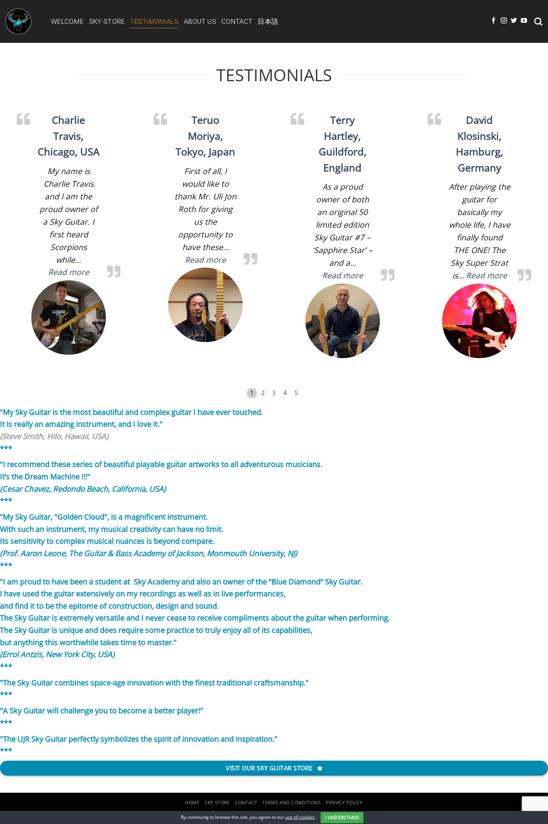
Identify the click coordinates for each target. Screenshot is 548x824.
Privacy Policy (344, 802)
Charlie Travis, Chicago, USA (69, 135)
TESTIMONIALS (154, 21)
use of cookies (300, 817)
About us (200, 21)
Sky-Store (107, 21)
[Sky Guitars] (23, 21)
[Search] (538, 21)
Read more (68, 271)
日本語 (268, 21)
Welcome (67, 21)
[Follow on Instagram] (504, 21)
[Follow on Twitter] (514, 21)
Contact (237, 21)
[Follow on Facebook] (494, 21)
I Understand (342, 817)
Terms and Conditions (291, 802)
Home (192, 802)
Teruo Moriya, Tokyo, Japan (205, 135)
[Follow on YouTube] (524, 21)
